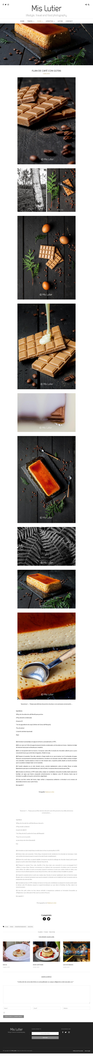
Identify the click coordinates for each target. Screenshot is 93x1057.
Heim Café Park (38, 964)
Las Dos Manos (68, 964)
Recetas (52, 932)
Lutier (60, 21)
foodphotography (20, 926)
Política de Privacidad (78, 1050)
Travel (30, 21)
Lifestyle (49, 21)
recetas (30, 926)
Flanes (40, 932)
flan (6, 926)
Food (39, 21)
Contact (69, 21)
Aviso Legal (87, 1050)
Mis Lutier (14, 1050)
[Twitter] (65, 1032)
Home (22, 21)
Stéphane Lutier (49, 792)
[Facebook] (62, 1032)
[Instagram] (8, 4)
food (11, 926)
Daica (5, 964)
